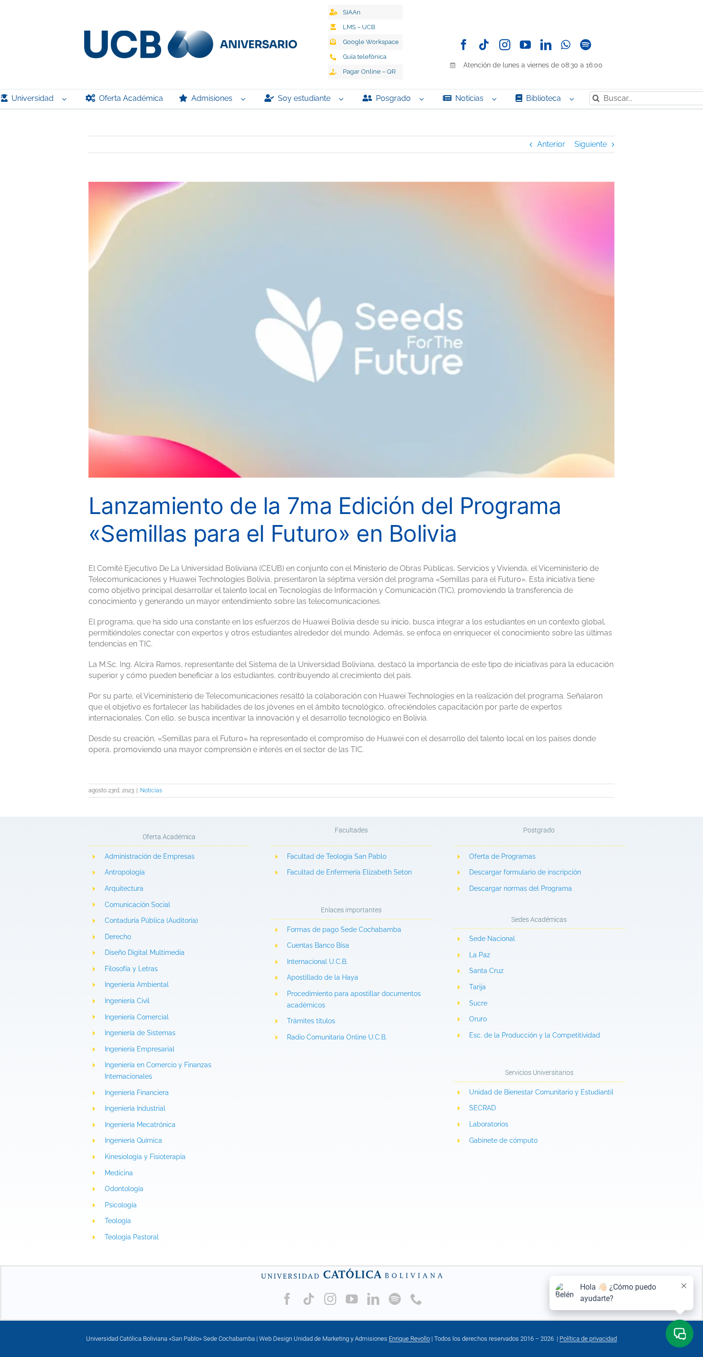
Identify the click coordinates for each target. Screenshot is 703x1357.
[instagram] (504, 44)
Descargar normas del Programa (520, 888)
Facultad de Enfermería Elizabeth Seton (349, 872)
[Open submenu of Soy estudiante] (343, 99)
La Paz (479, 955)
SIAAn (352, 12)
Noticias (151, 790)
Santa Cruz (486, 970)
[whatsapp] (566, 44)
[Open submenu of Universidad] (66, 99)
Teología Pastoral (132, 1237)
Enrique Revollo (409, 1338)
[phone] (416, 1299)
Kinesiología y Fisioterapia (145, 1156)
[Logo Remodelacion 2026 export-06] (190, 34)
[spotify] (585, 44)
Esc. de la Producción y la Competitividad (534, 1035)
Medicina (119, 1173)
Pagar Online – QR (369, 71)
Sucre (478, 1003)
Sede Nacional (492, 938)
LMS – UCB (359, 27)
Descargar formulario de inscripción (525, 872)
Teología (118, 1221)
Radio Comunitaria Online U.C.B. (337, 1037)
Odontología (124, 1189)
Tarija (477, 987)
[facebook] (463, 44)
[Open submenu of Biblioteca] (574, 99)
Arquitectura (124, 888)
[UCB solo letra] (351, 1270)
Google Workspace (371, 41)
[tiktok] (484, 44)
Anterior (551, 144)
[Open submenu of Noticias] (496, 99)
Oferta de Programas (502, 856)
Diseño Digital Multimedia (146, 952)
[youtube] (525, 44)
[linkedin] (545, 44)
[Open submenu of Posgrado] (424, 99)
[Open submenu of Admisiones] (245, 99)
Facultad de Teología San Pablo (336, 856)
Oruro (478, 1019)
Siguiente (590, 144)
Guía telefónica (364, 56)
